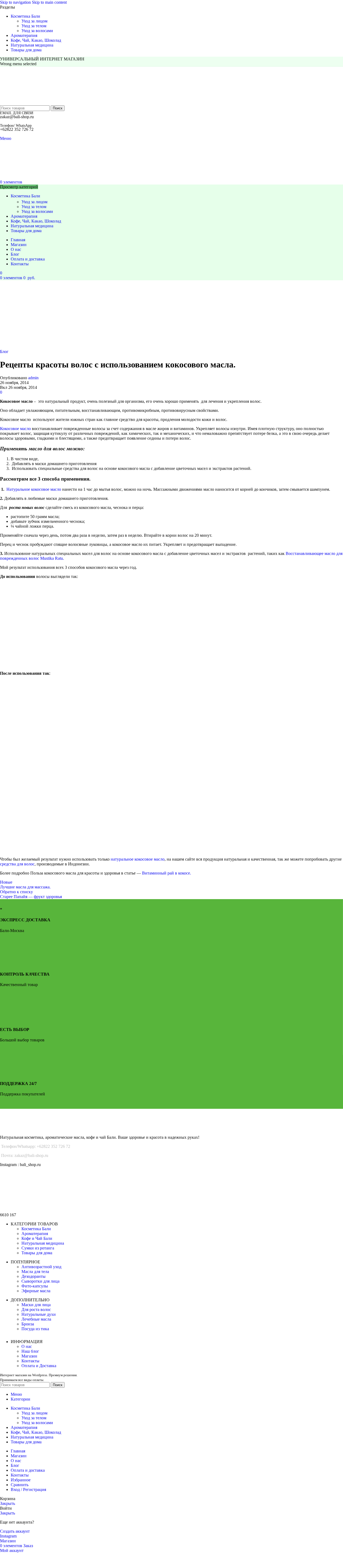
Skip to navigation (16, 2)
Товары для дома (36, 1253)
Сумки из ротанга (37, 1248)
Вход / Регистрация (28, 1489)
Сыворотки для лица (40, 1281)
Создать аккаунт (15, 1531)
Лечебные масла (36, 1319)
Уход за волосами (37, 30)
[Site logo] (32, 103)
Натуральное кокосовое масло (33, 489)
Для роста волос (36, 1309)
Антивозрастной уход (41, 1266)
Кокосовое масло (15, 428)
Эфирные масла (35, 1291)
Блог (4, 351)
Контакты (30, 1361)
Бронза (27, 1324)
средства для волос (17, 864)
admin (33, 377)
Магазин (29, 1356)
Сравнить (19, 1484)
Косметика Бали (36, 1228)
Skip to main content (49, 2)
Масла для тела (35, 1271)
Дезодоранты (33, 1276)
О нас (26, 1346)
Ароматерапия (34, 1233)
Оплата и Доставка (38, 1365)
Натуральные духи (38, 1314)
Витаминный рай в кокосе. (166, 873)
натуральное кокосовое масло (138, 859)
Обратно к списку (16, 891)
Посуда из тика (35, 1328)
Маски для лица (36, 1304)
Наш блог (30, 1351)
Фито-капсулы (34, 1286)
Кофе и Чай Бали (36, 1238)
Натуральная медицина (42, 1243)
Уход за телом (33, 26)
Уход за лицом (34, 21)
